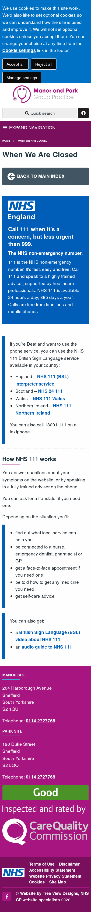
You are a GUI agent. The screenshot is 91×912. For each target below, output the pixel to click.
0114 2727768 (40, 720)
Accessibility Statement (52, 870)
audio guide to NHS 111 (47, 647)
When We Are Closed (32, 140)
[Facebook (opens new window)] (6, 896)
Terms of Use (42, 864)
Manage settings (22, 77)
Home (6, 140)
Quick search (42, 113)
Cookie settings (19, 50)
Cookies (37, 882)
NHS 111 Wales (49, 398)
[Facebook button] (83, 113)
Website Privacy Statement (55, 876)
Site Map (57, 882)
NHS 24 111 (50, 391)
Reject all (43, 64)
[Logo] (45, 94)
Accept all (15, 64)
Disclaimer (69, 864)
